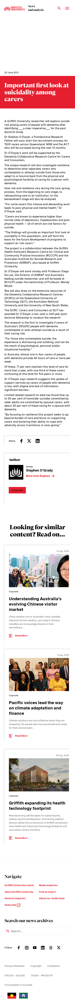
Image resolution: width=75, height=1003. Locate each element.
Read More (21, 635)
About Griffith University (19, 891)
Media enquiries (48, 885)
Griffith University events (19, 885)
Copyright (36, 966)
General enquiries (15, 898)
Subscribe (11, 905)
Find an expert (47, 891)
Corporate (17, 490)
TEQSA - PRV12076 (42, 975)
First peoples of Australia (18, 985)
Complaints (53, 966)
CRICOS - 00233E (15, 975)
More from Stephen (38, 475)
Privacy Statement (15, 966)
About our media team (52, 898)
